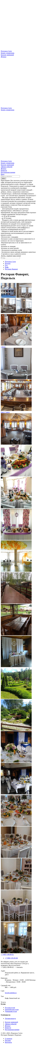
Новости (4, 170)
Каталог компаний (7, 55)
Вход (2, 174)
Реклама (8, 1040)
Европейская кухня (11, 1009)
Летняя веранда (10, 1018)
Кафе (7, 267)
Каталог (8, 263)
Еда (6, 265)
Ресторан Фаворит (11, 269)
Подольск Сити (10, 261)
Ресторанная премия (8, 172)
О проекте (8, 1038)
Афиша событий (6, 167)
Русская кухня (10, 1008)
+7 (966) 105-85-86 (11, 958)
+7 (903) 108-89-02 (7, 954)
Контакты (8, 1042)
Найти (3, 178)
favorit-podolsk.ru (11, 993)
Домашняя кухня (11, 1011)
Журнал (3, 57)
